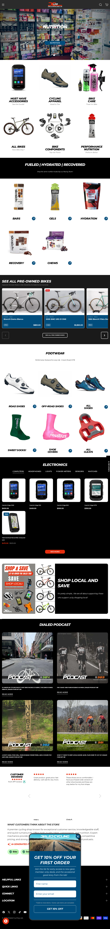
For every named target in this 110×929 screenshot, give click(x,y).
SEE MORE (55, 552)
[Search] (100, 4)
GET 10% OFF (55, 908)
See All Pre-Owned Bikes (55, 335)
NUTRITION (55, 43)
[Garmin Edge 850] (68, 490)
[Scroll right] (104, 335)
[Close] (78, 836)
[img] (16, 779)
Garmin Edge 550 (35, 505)
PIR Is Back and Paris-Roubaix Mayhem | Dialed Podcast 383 (77, 687)
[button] (30, 796)
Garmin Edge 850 (63, 505)
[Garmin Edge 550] (41, 490)
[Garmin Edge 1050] (13, 490)
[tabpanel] (55, 511)
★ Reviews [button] (109, 466)
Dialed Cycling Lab (15, 918)
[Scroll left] (5, 335)
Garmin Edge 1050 (8, 505)
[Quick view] (23, 483)
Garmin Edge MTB (91, 505)
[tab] (18, 471)
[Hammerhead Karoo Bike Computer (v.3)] (13, 522)
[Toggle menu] (3, 4)
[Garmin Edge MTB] (96, 490)
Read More (7, 694)
